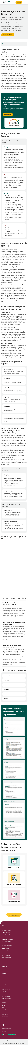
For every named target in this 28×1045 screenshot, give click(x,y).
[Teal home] (6, 2)
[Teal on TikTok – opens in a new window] (20, 1043)
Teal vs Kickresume (5, 994)
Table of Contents (7, 44)
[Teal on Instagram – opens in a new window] (23, 1043)
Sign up (19, 2)
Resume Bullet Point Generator (8, 939)
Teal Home (3, 8)
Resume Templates (5, 953)
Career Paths (4, 978)
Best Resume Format (6, 950)
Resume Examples (5, 948)
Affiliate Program (5, 1016)
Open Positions (5, 1014)
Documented (7, 689)
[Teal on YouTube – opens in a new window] (16, 1043)
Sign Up (3, 1005)
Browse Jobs (4, 975)
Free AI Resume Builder (6, 941)
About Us (3, 1012)
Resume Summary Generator (7, 934)
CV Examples (4, 959)
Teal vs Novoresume (6, 989)
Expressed (6, 694)
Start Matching (7, 114)
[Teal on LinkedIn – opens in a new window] (18, 1043)
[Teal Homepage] (3, 1025)
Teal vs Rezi (4, 987)
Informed (6, 698)
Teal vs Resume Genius (6, 998)
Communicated (7, 675)
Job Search (4, 973)
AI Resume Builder (5, 927)
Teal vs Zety (4, 991)
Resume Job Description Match (8, 937)
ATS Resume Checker (6, 932)
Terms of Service (11, 1043)
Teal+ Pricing (4, 1009)
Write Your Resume (8, 34)
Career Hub (4, 968)
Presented (6, 680)
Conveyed (6, 684)
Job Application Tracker (6, 930)
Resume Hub (4, 966)
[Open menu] (24, 2)
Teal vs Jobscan (5, 984)
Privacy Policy (4, 1043)
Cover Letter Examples (6, 955)
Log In (3, 1007)
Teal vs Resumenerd (6, 996)
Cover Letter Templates (6, 957)
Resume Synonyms (12, 8)
